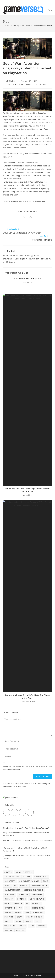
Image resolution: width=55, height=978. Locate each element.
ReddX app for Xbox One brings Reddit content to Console (27, 490)
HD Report (10, 262)
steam (20, 917)
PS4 (27, 908)
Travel (18, 921)
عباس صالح (7, 848)
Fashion (23, 885)
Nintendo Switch (37, 899)
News (28, 84)
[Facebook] (14, 812)
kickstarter (37, 894)
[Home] (3, 25)
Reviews (7, 912)
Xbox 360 (41, 926)
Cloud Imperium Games (29, 881)
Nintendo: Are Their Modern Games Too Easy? (31, 828)
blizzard (26, 877)
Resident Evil (37, 908)
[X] (6, 812)
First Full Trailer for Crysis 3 (27, 278)
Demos (9, 84)
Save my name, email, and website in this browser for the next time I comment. (27, 768)
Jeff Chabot (10, 81)
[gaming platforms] (10, 797)
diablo (7, 885)
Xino (4, 840)
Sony (27, 912)
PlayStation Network (33, 201)
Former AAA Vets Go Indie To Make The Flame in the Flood (27, 696)
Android (8, 872)
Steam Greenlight (34, 917)
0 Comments (41, 84)
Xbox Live (8, 930)
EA (15, 885)
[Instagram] (22, 812)
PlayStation (9, 908)
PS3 (43, 201)
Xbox (32, 926)
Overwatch (17, 903)
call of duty (9, 881)
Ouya (6, 903)
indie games (9, 894)
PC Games (36, 903)
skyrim (18, 912)
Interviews (23, 894)
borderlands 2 (40, 877)
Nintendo (21, 899)
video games (9, 926)
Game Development (39, 885)
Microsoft (9, 899)
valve (38, 921)
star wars (8, 917)
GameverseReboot (12, 890)
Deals (45, 881)
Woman (22, 926)
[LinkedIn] (30, 812)
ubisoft (28, 921)
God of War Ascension (15, 201)
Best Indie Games (11, 877)
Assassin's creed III (24, 872)
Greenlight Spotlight (33, 890)
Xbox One (20, 930)
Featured (19, 84)
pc (27, 903)
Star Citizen (38, 912)
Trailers (8, 921)
